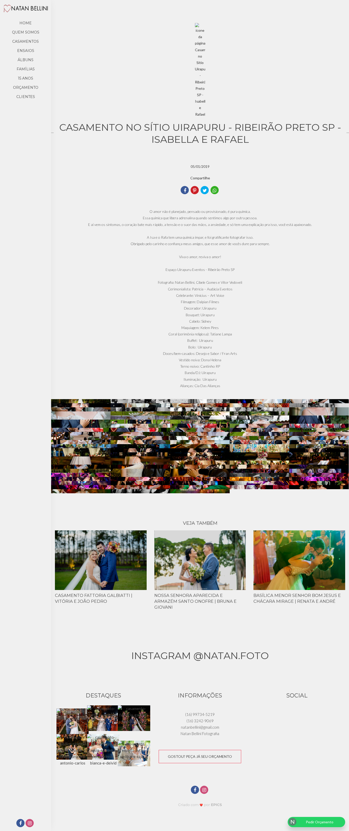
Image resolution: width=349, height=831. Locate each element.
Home (25, 23)
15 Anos (25, 78)
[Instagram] (30, 823)
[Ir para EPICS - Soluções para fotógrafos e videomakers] (200, 805)
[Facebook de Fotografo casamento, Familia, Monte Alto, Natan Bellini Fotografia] (195, 789)
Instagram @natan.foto (200, 656)
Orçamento (25, 87)
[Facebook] (21, 823)
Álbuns (25, 60)
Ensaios (25, 50)
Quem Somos (25, 32)
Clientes (25, 96)
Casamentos (25, 41)
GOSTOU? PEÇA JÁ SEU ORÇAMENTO (200, 756)
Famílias (26, 69)
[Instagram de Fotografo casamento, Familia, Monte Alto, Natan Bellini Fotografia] (204, 789)
